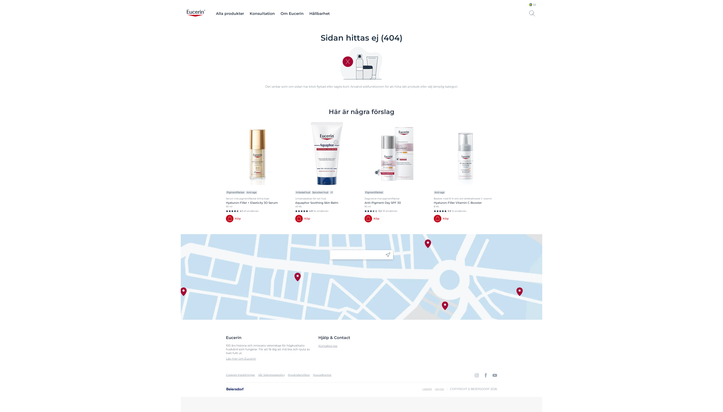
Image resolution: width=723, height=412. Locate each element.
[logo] (196, 13)
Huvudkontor (322, 375)
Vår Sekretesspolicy (271, 375)
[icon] (388, 254)
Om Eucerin (292, 13)
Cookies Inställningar (240, 375)
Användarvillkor (299, 375)
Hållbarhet (319, 13)
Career (427, 389)
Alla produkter (230, 13)
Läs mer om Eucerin (241, 358)
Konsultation (262, 13)
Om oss (439, 389)
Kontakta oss (327, 346)
